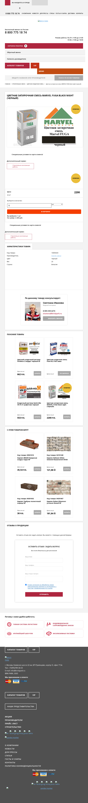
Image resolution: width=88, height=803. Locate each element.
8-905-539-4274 (49, 311)
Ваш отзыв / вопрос (31, 574)
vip (35, 65)
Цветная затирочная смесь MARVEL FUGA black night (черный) (57, 404)
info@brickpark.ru (18, 670)
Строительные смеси (18, 84)
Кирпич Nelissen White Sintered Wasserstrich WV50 (57, 459)
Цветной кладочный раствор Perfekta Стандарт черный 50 (28, 360)
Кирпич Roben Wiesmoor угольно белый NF (56, 502)
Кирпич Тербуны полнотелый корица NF (29, 502)
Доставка (71, 13)
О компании (26, 13)
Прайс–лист (11, 723)
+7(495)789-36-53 (16, 668)
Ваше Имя (28, 557)
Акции (8, 717)
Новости (35, 13)
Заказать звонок (55, 318)
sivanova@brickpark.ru (52, 313)
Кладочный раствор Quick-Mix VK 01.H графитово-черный (29, 404)
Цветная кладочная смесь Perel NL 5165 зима (57, 360)
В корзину (45, 212)
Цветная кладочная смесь (35, 84)
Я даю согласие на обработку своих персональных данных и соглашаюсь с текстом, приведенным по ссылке (42, 586)
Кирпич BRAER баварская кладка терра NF (27, 459)
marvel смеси (56, 256)
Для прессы (44, 13)
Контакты (79, 13)
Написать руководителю (16, 59)
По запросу (64, 373)
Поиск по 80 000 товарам (69, 78)
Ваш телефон (29, 565)
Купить (37, 373)
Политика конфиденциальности (23, 766)
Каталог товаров (16, 649)
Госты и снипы (61, 13)
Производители (14, 720)
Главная (7, 84)
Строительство (13, 727)
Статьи (51, 13)
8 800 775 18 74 (13, 13)
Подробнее (29, 353)
